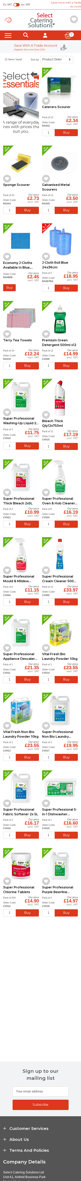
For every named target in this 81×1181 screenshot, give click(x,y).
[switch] (16, 5)
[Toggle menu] (8, 35)
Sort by (35, 59)
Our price (72, 117)
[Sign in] (45, 35)
